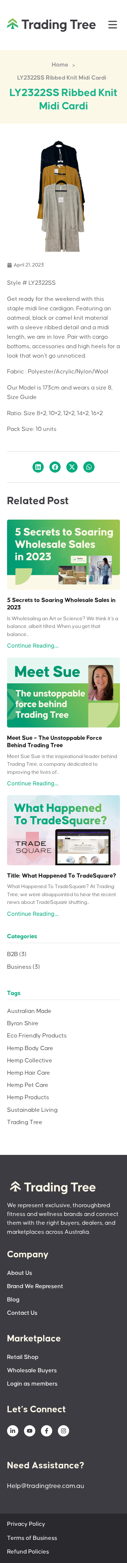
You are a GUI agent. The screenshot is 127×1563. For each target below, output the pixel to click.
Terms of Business (32, 1538)
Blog (13, 1300)
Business (23, 967)
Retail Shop (22, 1357)
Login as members (32, 1384)
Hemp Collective (29, 1061)
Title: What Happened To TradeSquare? (61, 876)
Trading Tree (24, 1122)
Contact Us (22, 1313)
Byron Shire (22, 1024)
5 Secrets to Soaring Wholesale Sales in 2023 (61, 604)
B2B (16, 955)
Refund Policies (28, 1552)
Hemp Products (28, 1098)
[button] (113, 25)
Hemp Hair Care (28, 1073)
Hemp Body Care (30, 1048)
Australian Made (29, 1011)
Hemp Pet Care (27, 1085)
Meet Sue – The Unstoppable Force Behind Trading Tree (54, 742)
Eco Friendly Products (37, 1036)
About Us (19, 1273)
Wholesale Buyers (32, 1371)
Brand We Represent (35, 1287)
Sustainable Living (32, 1110)
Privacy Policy (26, 1524)
